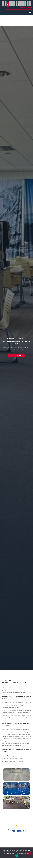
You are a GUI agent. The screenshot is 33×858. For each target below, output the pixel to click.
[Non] (29, 853)
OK (17, 855)
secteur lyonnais (20, 687)
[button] (30, 12)
